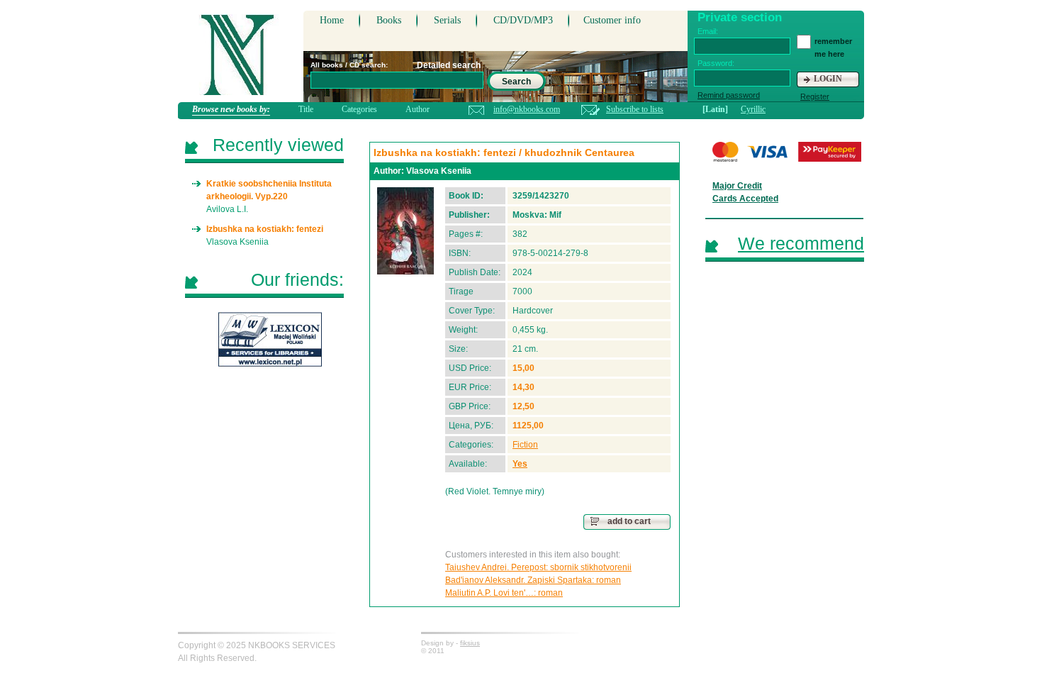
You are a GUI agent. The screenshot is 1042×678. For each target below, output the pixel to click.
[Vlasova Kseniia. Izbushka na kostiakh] (405, 230)
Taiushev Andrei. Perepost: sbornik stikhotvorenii (538, 567)
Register (814, 96)
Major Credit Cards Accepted (745, 192)
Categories (359, 109)
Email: (708, 31)
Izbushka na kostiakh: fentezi (264, 229)
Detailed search (449, 65)
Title (305, 109)
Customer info (612, 20)
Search (516, 82)
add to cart (629, 521)
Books (388, 20)
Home (332, 20)
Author (417, 109)
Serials (447, 20)
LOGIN (828, 79)
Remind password (729, 95)
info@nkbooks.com (526, 109)
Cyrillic (753, 109)
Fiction (525, 445)
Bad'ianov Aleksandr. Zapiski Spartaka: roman (533, 580)
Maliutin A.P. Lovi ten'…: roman (504, 593)
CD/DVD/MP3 (523, 20)
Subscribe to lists (634, 109)
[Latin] (715, 109)
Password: (716, 63)
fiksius (470, 643)
